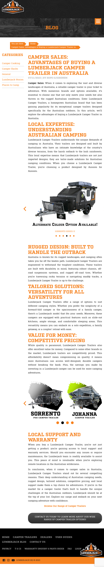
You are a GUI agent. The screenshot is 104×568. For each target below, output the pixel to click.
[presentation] (25, 209)
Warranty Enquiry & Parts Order (44, 549)
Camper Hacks (10, 68)
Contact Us (37, 542)
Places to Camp (10, 85)
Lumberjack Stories (12, 79)
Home (5, 537)
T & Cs (18, 549)
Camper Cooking (11, 63)
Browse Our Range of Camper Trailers (65, 506)
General (6, 74)
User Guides (63, 537)
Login (78, 549)
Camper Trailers (25, 537)
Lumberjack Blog (14, 542)
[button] (56, 236)
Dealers (46, 537)
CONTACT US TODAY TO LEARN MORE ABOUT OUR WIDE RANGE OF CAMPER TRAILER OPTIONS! (65, 518)
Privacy (6, 549)
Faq (70, 549)
